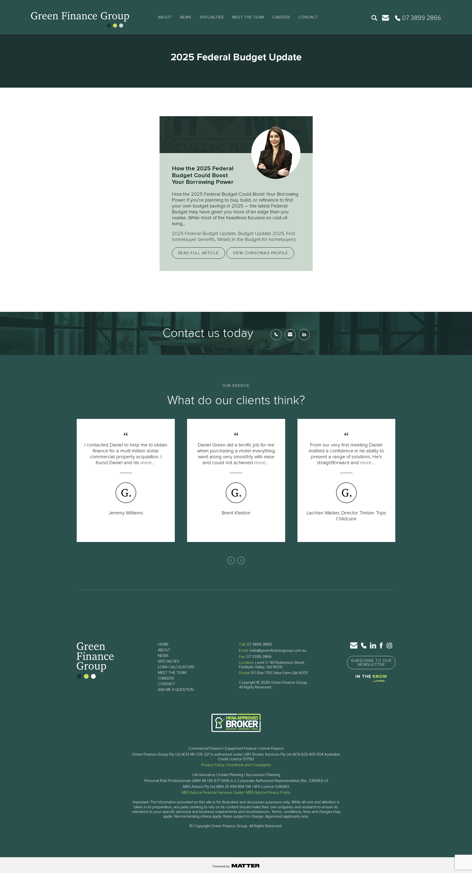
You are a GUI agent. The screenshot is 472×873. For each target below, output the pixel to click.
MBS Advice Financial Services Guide (212, 792)
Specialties (212, 17)
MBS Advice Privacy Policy (268, 792)
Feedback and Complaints (249, 765)
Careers (281, 17)
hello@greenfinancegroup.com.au (278, 650)
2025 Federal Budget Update (204, 233)
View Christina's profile (260, 253)
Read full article (198, 253)
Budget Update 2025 (261, 233)
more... (147, 462)
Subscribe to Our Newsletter (371, 663)
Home (163, 644)
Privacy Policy (212, 765)
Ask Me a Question (176, 690)
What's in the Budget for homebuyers (256, 239)
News (186, 17)
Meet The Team (248, 17)
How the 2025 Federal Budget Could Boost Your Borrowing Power (203, 175)
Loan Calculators (176, 667)
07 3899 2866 (259, 644)
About (165, 17)
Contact (308, 17)
